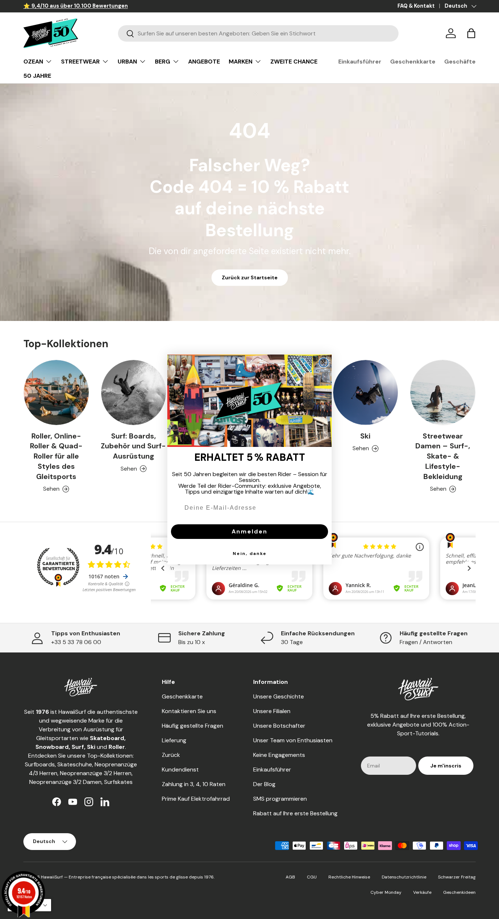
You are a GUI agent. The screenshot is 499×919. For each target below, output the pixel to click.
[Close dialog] (323, 362)
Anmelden (249, 531)
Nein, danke (250, 553)
